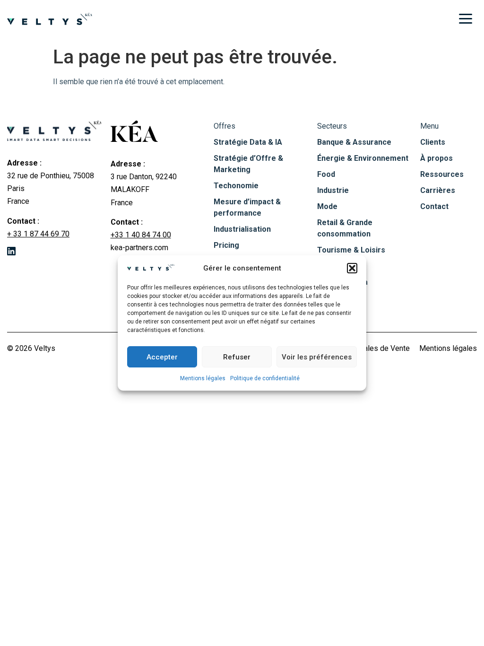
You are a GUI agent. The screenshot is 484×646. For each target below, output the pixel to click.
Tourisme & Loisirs (351, 249)
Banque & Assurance (354, 142)
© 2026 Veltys (31, 348)
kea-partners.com (139, 247)
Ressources (442, 174)
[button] (352, 268)
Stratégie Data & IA (248, 142)
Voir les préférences (317, 357)
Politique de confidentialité (265, 378)
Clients (432, 142)
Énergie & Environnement (362, 158)
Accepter (162, 357)
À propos (436, 158)
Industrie (333, 190)
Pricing (226, 245)
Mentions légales (202, 378)
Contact (434, 206)
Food (326, 174)
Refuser (237, 357)
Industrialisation (242, 229)
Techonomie (236, 185)
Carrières (437, 190)
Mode (327, 206)
